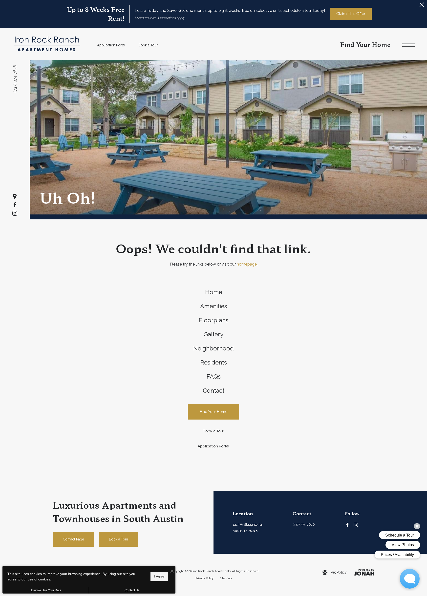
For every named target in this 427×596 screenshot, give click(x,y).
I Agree (159, 576)
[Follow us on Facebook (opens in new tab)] (15, 205)
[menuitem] (213, 292)
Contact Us (132, 590)
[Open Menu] (408, 45)
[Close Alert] (422, 6)
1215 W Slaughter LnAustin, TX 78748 (248, 528)
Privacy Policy (204, 578)
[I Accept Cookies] (172, 571)
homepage (247, 264)
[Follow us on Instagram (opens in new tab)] (15, 213)
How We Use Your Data (45, 590)
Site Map (226, 578)
